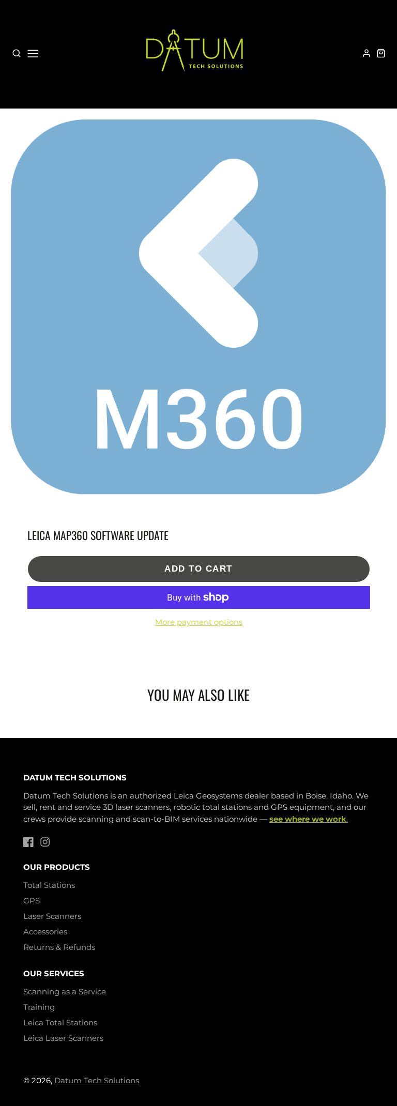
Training (39, 1007)
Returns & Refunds (59, 947)
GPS (31, 900)
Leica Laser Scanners (63, 1038)
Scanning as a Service (64, 991)
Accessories (45, 931)
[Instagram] (45, 842)
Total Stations (49, 885)
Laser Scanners (52, 916)
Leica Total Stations (60, 1022)
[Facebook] (28, 842)
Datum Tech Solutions (96, 1080)
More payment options (198, 622)
